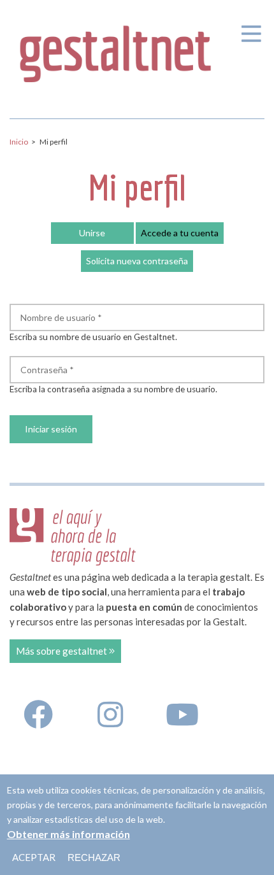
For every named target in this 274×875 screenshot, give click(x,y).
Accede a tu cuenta (182, 235)
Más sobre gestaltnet (62, 651)
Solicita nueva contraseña (137, 260)
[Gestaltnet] (116, 50)
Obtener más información (68, 834)
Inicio (19, 141)
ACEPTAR (33, 857)
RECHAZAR (94, 857)
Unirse (92, 232)
